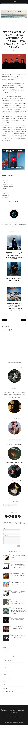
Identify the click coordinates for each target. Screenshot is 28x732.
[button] (14, 2)
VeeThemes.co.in (8, 722)
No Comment (21, 50)
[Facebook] (6, 516)
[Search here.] (14, 7)
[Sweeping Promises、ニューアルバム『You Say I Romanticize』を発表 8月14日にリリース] (14, 269)
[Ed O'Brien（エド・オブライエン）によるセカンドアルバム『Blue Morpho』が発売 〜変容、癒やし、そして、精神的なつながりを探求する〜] (14, 242)
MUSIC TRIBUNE (15, 716)
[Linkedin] (16, 516)
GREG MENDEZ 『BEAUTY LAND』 (14, 462)
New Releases (10, 204)
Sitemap (4, 647)
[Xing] (19, 516)
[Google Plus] (12, 516)
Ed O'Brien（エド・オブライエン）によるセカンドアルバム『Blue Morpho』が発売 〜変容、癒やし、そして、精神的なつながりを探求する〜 (14, 255)
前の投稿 (23, 319)
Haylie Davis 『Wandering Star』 (14, 444)
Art (4, 684)
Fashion (5, 688)
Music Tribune (7, 50)
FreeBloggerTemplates (18, 722)
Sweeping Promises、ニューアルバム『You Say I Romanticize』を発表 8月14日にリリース (14, 281)
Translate (12, 506)
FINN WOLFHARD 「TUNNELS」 (14, 367)
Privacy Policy (6, 649)
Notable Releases (8, 671)
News (4, 667)
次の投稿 (4, 319)
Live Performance (8, 677)
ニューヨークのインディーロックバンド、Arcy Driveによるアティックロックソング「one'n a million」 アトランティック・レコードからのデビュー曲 (14, 307)
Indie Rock (14, 28)
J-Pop (4, 674)
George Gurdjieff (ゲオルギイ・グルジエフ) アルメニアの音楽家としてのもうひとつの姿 (19, 601)
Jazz (4, 681)
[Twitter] (9, 516)
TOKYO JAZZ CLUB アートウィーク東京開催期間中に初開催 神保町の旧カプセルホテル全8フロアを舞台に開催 (14, 395)
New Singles (6, 664)
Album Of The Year (8, 691)
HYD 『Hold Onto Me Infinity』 (14, 480)
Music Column (7, 695)
